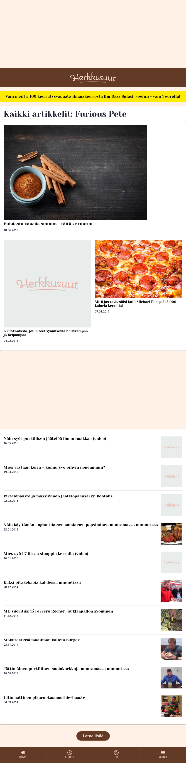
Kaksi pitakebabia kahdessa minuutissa (42, 582)
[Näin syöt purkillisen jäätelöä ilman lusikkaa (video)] (171, 447)
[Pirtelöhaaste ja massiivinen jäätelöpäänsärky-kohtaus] (171, 505)
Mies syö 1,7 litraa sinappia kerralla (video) (46, 553)
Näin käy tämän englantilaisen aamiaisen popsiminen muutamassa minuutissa (81, 525)
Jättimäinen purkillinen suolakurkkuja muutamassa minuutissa (66, 668)
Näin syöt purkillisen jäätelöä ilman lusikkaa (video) (55, 438)
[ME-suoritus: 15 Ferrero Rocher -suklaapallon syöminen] (171, 620)
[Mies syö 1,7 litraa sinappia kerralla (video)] (171, 562)
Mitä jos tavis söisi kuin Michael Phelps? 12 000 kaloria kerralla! (135, 304)
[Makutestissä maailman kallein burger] (171, 649)
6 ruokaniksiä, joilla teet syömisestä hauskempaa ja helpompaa (46, 333)
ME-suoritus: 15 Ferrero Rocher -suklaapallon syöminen (58, 611)
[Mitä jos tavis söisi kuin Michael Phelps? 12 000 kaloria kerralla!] (138, 269)
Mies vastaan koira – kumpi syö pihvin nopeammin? (54, 467)
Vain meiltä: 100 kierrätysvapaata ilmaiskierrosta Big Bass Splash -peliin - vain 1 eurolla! (92, 96)
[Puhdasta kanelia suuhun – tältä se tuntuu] (93, 172)
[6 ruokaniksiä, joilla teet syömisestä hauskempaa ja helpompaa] (47, 283)
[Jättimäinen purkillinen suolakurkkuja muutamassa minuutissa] (171, 677)
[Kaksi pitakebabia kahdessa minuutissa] (171, 591)
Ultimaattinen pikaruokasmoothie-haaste (44, 697)
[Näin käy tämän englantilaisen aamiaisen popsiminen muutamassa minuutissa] (171, 534)
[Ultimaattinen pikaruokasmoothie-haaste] (171, 706)
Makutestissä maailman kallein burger (42, 640)
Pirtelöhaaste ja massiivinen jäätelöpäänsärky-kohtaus (58, 496)
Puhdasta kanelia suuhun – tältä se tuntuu (48, 224)
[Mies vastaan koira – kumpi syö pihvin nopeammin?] (171, 476)
